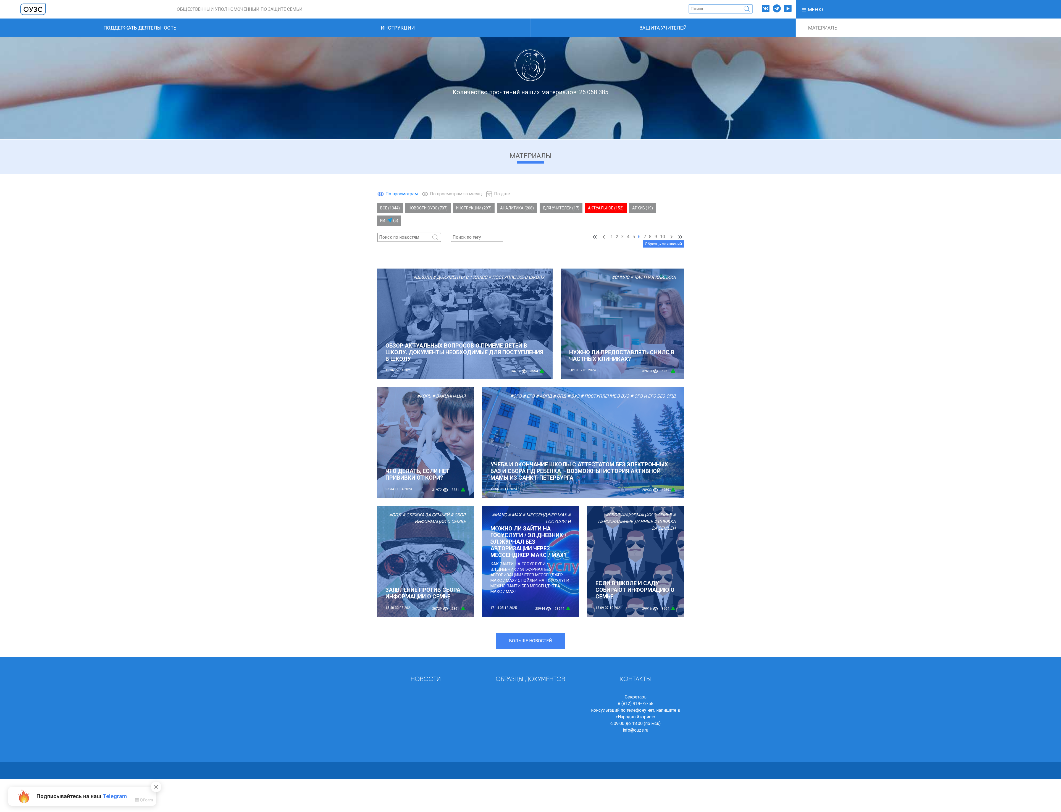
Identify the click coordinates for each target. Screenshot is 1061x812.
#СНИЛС (620, 277)
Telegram (115, 796)
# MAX (514, 514)
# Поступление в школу (516, 277)
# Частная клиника (653, 277)
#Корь (424, 396)
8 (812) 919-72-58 (635, 703)
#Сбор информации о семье (639, 514)
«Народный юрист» (635, 716)
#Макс (499, 514)
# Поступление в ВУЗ (605, 396)
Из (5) (389, 220)
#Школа (422, 277)
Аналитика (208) (517, 208)
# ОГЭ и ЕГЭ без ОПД (653, 396)
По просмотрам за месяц (456, 193)
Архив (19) (642, 208)
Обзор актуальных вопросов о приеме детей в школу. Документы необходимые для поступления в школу (464, 352)
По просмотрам (401, 193)
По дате (502, 193)
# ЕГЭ (529, 396)
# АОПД (544, 396)
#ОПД (395, 514)
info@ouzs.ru (635, 730)
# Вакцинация (449, 396)
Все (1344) (390, 208)
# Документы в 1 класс (460, 277)
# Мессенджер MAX (544, 514)
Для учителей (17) (561, 208)
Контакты (635, 679)
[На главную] (33, 9)
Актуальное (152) (606, 208)
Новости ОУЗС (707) (428, 208)
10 (662, 236)
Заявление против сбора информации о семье (422, 593)
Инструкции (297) (474, 208)
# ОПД (559, 396)
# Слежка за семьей (425, 514)
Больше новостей (530, 640)
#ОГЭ (516, 396)
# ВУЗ (573, 396)
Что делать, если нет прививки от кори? (417, 474)
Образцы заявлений (663, 244)
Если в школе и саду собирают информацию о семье (634, 590)
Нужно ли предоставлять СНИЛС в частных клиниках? (621, 355)
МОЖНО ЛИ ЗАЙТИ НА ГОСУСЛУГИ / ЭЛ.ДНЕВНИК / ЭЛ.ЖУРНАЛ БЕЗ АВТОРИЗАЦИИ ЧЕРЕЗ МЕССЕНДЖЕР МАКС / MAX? (528, 541)
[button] (812, 9)
